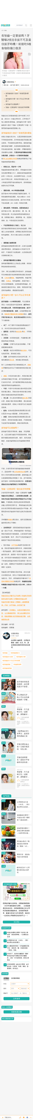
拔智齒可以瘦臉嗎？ (13, 104)
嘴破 (12, 278)
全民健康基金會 (19, 472)
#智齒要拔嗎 (17, 664)
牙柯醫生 (12, 610)
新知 (5, 30)
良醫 (2, 30)
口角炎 (7, 278)
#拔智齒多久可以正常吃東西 (11, 660)
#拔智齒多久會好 (7, 657)
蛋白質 (11, 360)
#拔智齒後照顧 (7, 668)
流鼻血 (8, 281)
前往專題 (16, 922)
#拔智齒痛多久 (15, 653)
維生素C (25, 398)
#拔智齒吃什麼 (21, 657)
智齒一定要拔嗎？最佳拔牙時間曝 (17, 107)
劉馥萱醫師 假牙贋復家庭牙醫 (15, 616)
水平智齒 (14, 545)
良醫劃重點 (10, 82)
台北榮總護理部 (10, 613)
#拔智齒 (4, 653)
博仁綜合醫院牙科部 (10, 159)
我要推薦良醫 (16, 1012)
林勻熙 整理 (14, 85)
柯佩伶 (10, 519)
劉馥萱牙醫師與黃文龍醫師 (14, 314)
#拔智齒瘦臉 (6, 664)
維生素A (19, 331)
